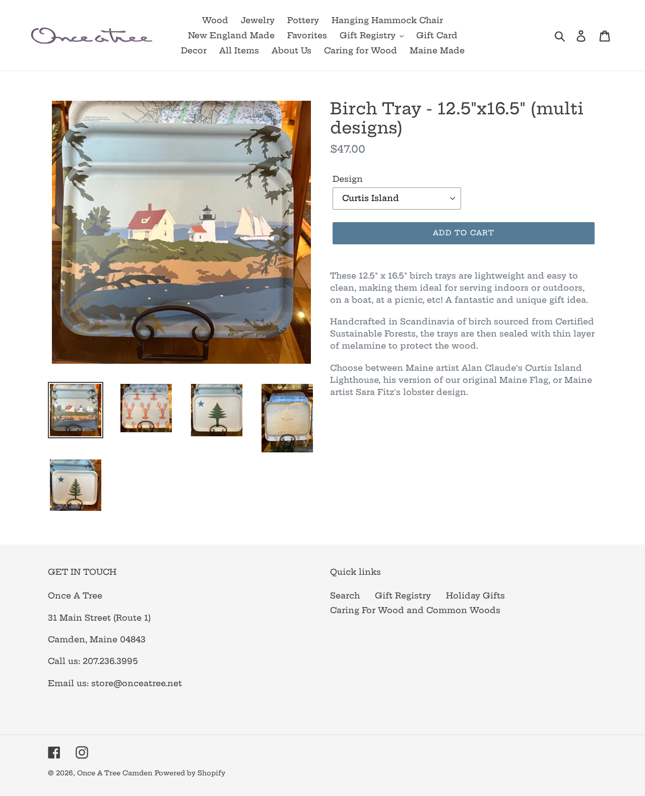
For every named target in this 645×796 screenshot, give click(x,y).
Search (345, 595)
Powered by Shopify (190, 773)
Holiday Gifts (475, 595)
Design (348, 179)
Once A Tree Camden (114, 773)
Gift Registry (403, 595)
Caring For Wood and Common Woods (415, 610)
